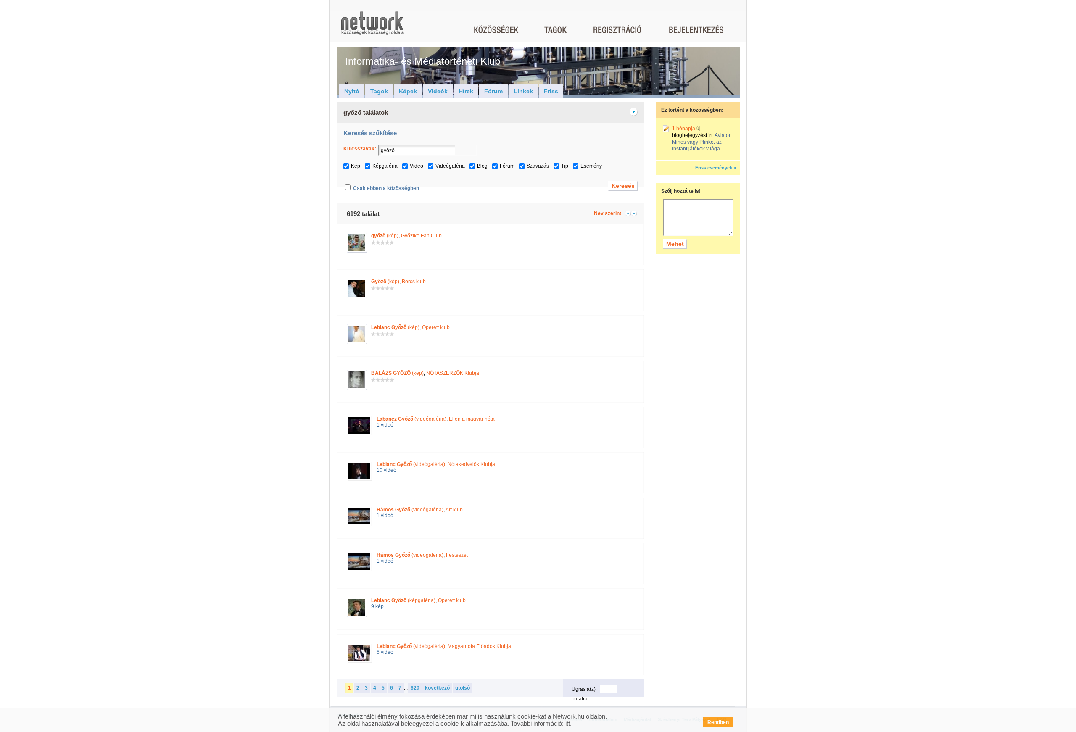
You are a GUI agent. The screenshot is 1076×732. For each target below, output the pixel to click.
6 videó (385, 652)
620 (415, 688)
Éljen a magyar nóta (472, 419)
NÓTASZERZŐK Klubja (452, 373)
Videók (438, 91)
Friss (551, 91)
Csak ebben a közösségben (386, 188)
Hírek (466, 91)
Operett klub (436, 327)
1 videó (385, 425)
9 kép (377, 606)
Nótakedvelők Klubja (471, 464)
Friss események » (715, 167)
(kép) (384, 236)
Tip (564, 166)
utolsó (462, 688)
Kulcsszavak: (359, 149)
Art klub (454, 510)
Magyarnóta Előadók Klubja (479, 646)
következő (437, 688)
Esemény (591, 166)
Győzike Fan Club (421, 236)
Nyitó (351, 91)
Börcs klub (414, 281)
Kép (355, 166)
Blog (482, 166)
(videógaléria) (411, 419)
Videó (416, 166)
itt (567, 723)
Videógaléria (450, 166)
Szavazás (538, 166)
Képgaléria (385, 166)
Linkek (523, 91)
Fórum (493, 91)
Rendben (718, 722)
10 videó (386, 470)
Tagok (379, 91)
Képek (408, 91)
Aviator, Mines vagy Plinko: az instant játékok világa (701, 142)
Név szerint (607, 213)
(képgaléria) (403, 600)
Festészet (457, 555)
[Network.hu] (372, 27)
